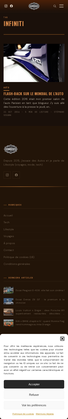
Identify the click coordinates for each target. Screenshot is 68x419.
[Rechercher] (54, 6)
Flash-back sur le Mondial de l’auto (34, 93)
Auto (6, 87)
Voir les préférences (34, 405)
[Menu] (61, 6)
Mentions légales (45, 413)
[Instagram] (6, 6)
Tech (6, 222)
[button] (62, 339)
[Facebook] (11, 6)
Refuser (34, 394)
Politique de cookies (23, 413)
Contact (9, 250)
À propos (9, 243)
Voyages (9, 236)
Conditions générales (17, 264)
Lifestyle (9, 229)
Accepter (34, 384)
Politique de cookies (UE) (19, 257)
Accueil (8, 215)
